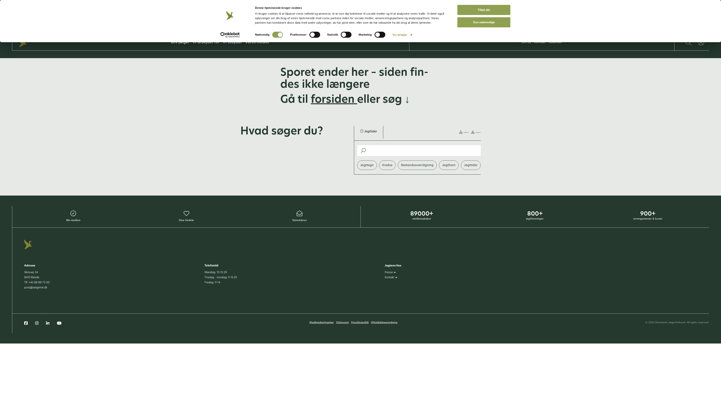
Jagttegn (367, 165)
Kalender (555, 42)
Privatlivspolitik (360, 322)
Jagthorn (449, 165)
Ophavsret (342, 322)
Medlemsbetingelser (321, 322)
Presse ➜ (390, 272)
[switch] (314, 35)
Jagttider (470, 165)
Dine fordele (186, 220)
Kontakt (540, 42)
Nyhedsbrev (299, 220)
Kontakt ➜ (391, 277)
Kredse (387, 165)
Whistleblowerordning (384, 322)
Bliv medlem (73, 220)
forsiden (334, 100)
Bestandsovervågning (417, 165)
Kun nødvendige (484, 22)
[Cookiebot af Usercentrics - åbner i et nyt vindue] (230, 35)
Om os (526, 42)
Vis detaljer (399, 34)
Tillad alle (484, 9)
